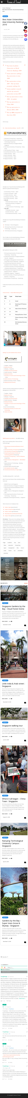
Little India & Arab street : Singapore (13, 684)
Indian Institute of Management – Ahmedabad (14, 460)
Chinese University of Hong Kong (11, 450)
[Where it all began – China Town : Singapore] (14, 769)
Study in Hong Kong (9, 509)
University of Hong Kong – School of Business (14, 456)
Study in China (8, 516)
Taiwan (9, 551)
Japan (5, 548)
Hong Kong (17, 545)
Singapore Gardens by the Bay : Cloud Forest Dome (13, 607)
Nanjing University (8, 374)
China (5, 545)
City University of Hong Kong (10, 451)
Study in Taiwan (8, 511)
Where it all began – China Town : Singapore (13, 800)
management (11, 548)
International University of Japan (11, 470)
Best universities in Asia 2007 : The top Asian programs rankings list (14, 83)
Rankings (8, 8)
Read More (5, 621)
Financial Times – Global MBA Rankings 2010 (12, 293)
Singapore (5, 603)
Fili (3, 1007)
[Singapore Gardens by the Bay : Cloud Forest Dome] (14, 593)
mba (18, 548)
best (19, 543)
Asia (15, 543)
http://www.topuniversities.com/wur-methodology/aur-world (11, 1056)
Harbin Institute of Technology (11, 379)
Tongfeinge (11, 1009)
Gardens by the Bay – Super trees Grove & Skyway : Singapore (11, 923)
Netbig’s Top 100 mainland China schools (12, 353)
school (22, 548)
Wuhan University (8, 412)
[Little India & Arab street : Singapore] (14, 654)
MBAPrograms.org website (9, 438)
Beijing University (8, 367)
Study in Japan (8, 507)
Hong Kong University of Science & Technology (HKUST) (12, 454)
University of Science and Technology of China (14, 375)
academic (10, 543)
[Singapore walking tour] (14, 714)
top (14, 551)
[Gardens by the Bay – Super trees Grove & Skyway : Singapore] (14, 891)
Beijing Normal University (10, 382)
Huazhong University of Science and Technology (12, 409)
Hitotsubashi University (9, 468)
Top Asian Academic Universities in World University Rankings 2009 (14, 68)
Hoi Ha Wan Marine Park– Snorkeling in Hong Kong (8, 569)
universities (20, 551)
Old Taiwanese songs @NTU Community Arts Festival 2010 (22, 570)
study (5, 551)
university (6, 553)
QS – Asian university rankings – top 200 (11, 128)
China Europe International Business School (13, 446)
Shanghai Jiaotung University (10, 370)
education (10, 545)
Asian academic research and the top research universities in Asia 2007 (14, 91)
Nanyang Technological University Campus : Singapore (12, 843)
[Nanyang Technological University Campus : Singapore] (14, 829)
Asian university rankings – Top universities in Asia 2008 (15, 76)
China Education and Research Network (13, 514)
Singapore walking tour (12, 725)
